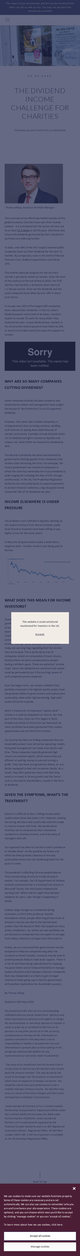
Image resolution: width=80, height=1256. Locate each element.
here (59, 1224)
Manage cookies (40, 1246)
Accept (39, 634)
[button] (74, 1188)
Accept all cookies (40, 1236)
